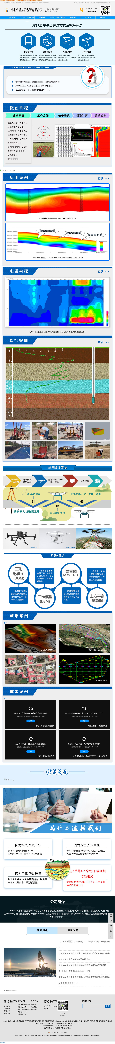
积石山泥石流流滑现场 (46, 756)
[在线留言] (110, 931)
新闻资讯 (42, 930)
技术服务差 (67, 52)
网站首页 (12, 18)
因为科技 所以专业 (28, 845)
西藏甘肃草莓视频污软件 (98, 1021)
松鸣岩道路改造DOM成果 (45, 680)
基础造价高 (47, 52)
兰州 (60, 1025)
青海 (64, 1025)
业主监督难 (86, 52)
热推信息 (76, 2)
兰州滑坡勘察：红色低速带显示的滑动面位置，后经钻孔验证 (57, 258)
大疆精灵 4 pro (69, 547)
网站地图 (87, 2)
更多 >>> (103, 178)
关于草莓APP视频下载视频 (27, 19)
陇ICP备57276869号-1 (74, 1021)
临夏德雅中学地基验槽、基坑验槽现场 (90, 756)
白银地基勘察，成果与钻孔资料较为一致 (57, 218)
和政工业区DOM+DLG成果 (97, 650)
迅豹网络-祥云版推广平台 (62, 1028)
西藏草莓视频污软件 (24, 1004)
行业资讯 (34, 1007)
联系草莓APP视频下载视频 (50, 1007)
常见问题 (72, 930)
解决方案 (88, 18)
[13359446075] (110, 920)
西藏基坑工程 (22, 1014)
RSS (91, 2)
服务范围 (42, 18)
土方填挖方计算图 (100, 680)
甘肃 (57, 1025)
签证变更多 (28, 52)
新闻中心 (103, 18)
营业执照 (7, 1011)
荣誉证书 (7, 1013)
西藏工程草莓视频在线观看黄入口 (24, 1011)
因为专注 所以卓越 (87, 845)
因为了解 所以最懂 (28, 874)
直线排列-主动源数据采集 (45, 726)
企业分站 (81, 2)
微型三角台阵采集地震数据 (97, 726)
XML (94, 2)
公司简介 (7, 1006)
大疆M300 (34, 547)
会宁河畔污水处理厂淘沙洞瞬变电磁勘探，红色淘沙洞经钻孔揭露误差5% (57, 332)
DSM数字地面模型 (47, 650)
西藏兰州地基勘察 (56, 1023)
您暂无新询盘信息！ (103, 2)
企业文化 (7, 1008)
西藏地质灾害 (22, 1007)
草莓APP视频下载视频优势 (57, 19)
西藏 (70, 1025)
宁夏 (67, 1025)
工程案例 (73, 18)
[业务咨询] (110, 915)
